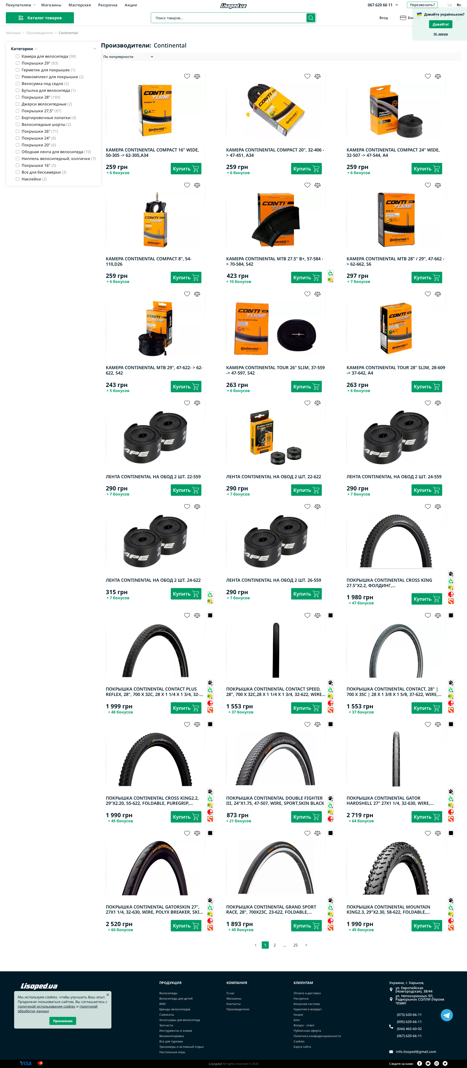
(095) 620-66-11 (409, 1021)
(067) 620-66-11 (409, 1036)
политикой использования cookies (46, 1006)
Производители (39, 33)
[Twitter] (445, 1064)
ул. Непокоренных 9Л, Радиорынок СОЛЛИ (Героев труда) (419, 999)
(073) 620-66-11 (409, 1014)
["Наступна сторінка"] (306, 945)
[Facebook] (419, 1064)
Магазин (13, 33)
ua (450, 4)
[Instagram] (436, 1064)
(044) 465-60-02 (409, 1029)
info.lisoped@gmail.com (416, 1052)
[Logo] (233, 6)
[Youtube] (428, 1064)
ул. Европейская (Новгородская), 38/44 (413, 989)
